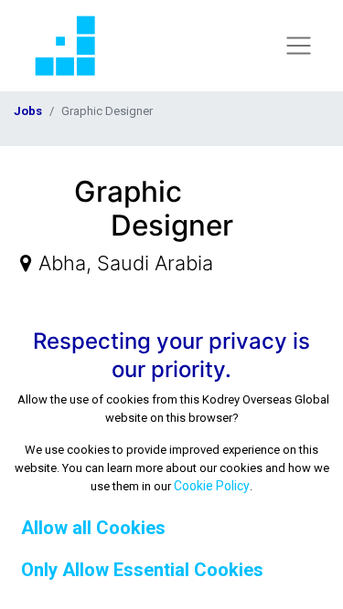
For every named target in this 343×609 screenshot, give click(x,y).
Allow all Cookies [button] (93, 528)
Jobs (28, 111)
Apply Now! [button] (285, 190)
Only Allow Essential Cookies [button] (142, 570)
